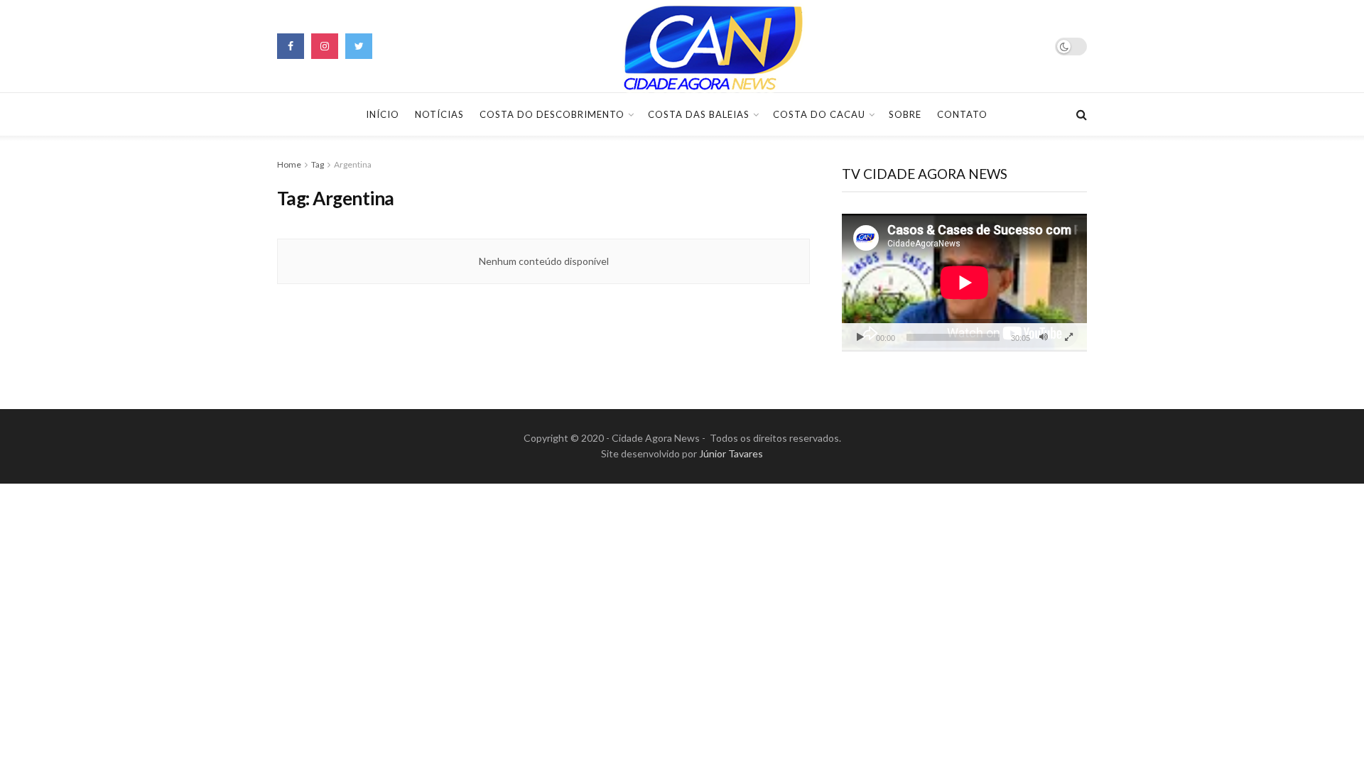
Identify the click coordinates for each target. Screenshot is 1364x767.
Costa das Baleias (698, 114)
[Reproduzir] (860, 337)
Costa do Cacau (819, 114)
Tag (317, 164)
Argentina (353, 164)
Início (382, 114)
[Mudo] (1043, 337)
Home (289, 164)
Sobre (905, 114)
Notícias (439, 114)
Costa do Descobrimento (552, 114)
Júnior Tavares (731, 453)
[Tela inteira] (1068, 337)
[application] (964, 283)
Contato (962, 114)
